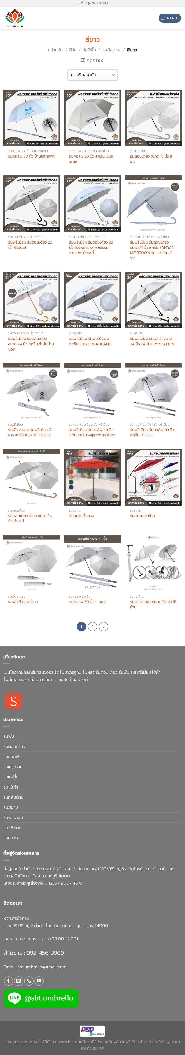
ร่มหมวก (10, 837)
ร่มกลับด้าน (13, 797)
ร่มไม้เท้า (10, 787)
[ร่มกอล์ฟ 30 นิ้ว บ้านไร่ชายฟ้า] (31, 118)
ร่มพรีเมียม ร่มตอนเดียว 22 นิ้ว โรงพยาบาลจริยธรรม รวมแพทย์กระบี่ (91, 247)
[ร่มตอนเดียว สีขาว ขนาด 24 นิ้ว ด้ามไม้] (31, 477)
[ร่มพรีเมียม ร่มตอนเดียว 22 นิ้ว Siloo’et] (31, 203)
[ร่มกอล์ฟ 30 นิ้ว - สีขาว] (92, 563)
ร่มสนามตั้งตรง (81, 515)
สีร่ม (72, 49)
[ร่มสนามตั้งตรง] (92, 477)
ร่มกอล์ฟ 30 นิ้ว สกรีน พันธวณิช (91, 159)
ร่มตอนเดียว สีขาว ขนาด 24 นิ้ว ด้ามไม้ (30, 518)
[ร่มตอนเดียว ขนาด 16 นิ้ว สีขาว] (153, 118)
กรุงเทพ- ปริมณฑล (97, 3)
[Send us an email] (18, 981)
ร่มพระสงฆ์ (13, 817)
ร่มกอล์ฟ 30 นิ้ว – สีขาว (88, 601)
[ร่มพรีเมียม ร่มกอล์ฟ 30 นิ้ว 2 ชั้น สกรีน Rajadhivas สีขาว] (92, 391)
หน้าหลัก (55, 49)
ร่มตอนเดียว (14, 746)
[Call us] (28, 981)
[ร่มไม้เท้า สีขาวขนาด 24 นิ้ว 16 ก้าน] (153, 563)
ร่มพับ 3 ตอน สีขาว (23, 601)
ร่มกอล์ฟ (11, 756)
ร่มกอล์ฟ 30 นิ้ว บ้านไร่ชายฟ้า (31, 156)
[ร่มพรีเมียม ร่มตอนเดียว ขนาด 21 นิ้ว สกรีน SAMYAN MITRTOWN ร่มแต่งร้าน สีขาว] (153, 203)
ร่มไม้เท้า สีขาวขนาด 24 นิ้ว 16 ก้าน (153, 604)
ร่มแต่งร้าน (13, 766)
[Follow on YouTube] (39, 981)
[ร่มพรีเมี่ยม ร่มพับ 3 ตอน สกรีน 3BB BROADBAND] (92, 300)
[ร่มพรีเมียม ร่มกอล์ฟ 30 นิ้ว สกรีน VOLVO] (153, 391)
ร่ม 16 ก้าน (12, 827)
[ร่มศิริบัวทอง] (22, 18)
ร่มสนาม (10, 807)
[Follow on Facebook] (8, 981)
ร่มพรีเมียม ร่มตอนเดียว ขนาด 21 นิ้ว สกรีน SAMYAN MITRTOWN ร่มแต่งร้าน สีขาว (152, 250)
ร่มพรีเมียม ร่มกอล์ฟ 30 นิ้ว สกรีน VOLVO (152, 432)
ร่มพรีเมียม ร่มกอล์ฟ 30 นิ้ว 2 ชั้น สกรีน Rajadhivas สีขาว (92, 432)
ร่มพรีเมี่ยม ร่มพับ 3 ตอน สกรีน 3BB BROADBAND (90, 341)
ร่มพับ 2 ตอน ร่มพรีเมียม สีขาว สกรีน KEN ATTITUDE (29, 432)
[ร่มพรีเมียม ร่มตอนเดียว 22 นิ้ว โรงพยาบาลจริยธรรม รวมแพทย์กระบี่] (92, 203)
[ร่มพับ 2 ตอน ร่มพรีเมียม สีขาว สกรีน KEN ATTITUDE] (31, 391)
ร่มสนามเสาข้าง (142, 515)
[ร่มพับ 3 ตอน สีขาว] (31, 563)
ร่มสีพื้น (89, 49)
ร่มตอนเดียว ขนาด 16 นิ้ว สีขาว (151, 159)
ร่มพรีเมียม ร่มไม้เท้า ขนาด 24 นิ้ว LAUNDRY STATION (152, 341)
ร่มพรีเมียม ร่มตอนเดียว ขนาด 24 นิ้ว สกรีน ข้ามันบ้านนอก (31, 344)
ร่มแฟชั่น (10, 776)
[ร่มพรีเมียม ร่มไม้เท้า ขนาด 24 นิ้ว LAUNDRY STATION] (153, 300)
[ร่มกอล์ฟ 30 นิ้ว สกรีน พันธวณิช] (92, 118)
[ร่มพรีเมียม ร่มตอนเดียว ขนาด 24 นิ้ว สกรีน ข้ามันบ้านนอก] (31, 300)
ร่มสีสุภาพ (111, 49)
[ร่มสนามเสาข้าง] (153, 477)
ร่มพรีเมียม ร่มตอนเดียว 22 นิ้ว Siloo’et (30, 245)
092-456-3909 (44, 952)
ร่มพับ (8, 736)
